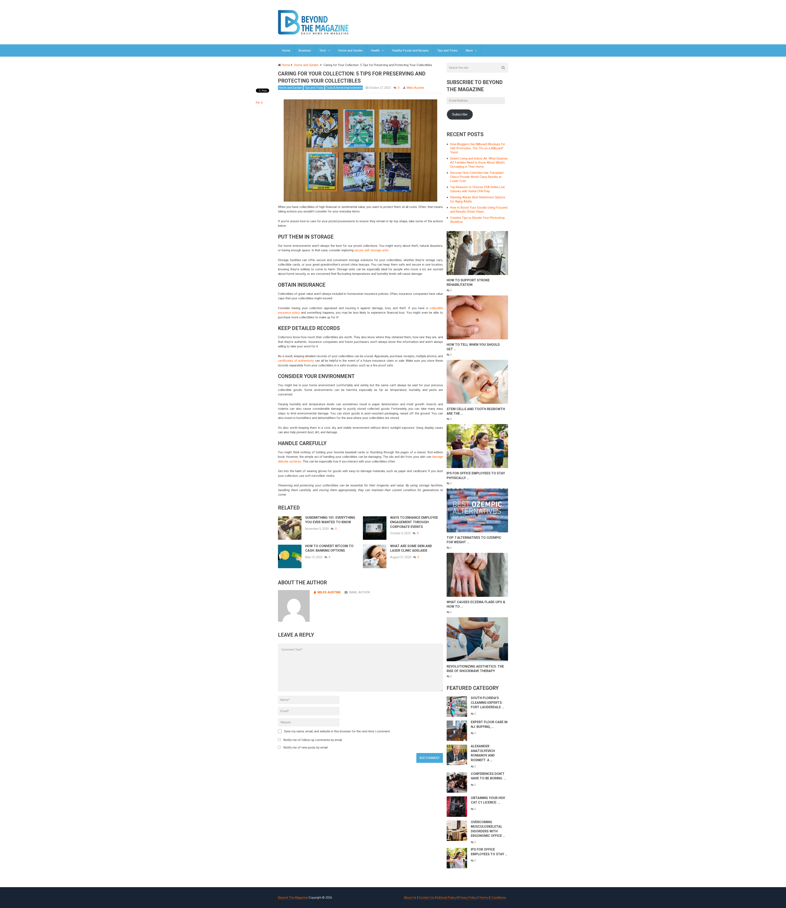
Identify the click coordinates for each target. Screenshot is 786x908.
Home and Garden (350, 50)
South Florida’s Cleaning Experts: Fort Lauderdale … (487, 702)
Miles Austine (415, 87)
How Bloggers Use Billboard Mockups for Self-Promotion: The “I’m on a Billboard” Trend (477, 148)
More (469, 50)
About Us (410, 897)
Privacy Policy (467, 897)
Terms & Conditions (492, 897)
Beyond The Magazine (293, 897)
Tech (322, 50)
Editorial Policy (446, 897)
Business (305, 50)
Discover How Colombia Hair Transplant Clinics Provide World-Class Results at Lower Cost (477, 177)
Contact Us (426, 897)
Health (375, 50)
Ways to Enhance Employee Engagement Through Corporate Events (414, 522)
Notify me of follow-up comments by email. (312, 740)
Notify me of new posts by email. (305, 747)
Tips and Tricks (447, 50)
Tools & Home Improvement (344, 87)
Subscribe (459, 114)
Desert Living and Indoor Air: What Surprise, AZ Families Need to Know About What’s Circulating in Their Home (479, 162)
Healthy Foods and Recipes (410, 50)
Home (286, 50)
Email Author (359, 592)
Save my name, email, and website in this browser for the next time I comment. (337, 731)
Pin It (259, 102)
